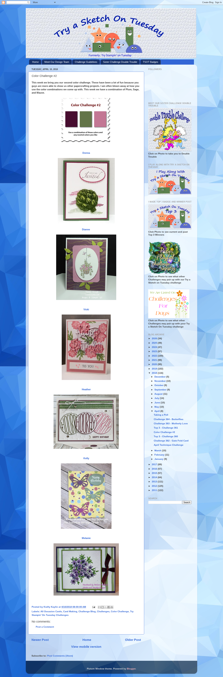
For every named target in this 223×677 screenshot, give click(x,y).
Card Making (70, 611)
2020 (155, 364)
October (159, 385)
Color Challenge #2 (164, 432)
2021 (155, 360)
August (158, 394)
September (160, 389)
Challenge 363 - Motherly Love (171, 423)
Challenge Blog (87, 611)
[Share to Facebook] (108, 607)
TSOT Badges (150, 62)
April (157, 411)
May (157, 407)
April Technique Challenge (168, 445)
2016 (155, 469)
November (160, 381)
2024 (155, 347)
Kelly (86, 458)
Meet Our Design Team (56, 62)
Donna (86, 153)
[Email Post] (93, 607)
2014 (155, 477)
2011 (155, 490)
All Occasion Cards (51, 611)
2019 (155, 369)
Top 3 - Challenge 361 (166, 428)
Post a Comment (45, 627)
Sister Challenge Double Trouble (120, 62)
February (159, 455)
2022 (155, 356)
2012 (155, 486)
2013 (155, 481)
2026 (155, 338)
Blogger (131, 669)
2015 (155, 473)
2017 (155, 464)
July (157, 398)
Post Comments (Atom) (60, 656)
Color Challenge (120, 611)
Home (35, 62)
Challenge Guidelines (86, 62)
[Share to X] (105, 607)
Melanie (86, 538)
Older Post (133, 640)
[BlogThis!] (102, 607)
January (159, 459)
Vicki (86, 309)
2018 (155, 373)
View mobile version (86, 646)
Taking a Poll (161, 415)
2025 (155, 343)
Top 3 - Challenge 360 (166, 436)
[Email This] (99, 607)
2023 (155, 351)
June (157, 402)
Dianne (86, 229)
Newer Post (40, 640)
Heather (86, 389)
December (160, 377)
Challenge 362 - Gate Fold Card (171, 441)
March (158, 450)
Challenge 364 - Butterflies (168, 419)
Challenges (103, 611)
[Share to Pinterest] (111, 607)
